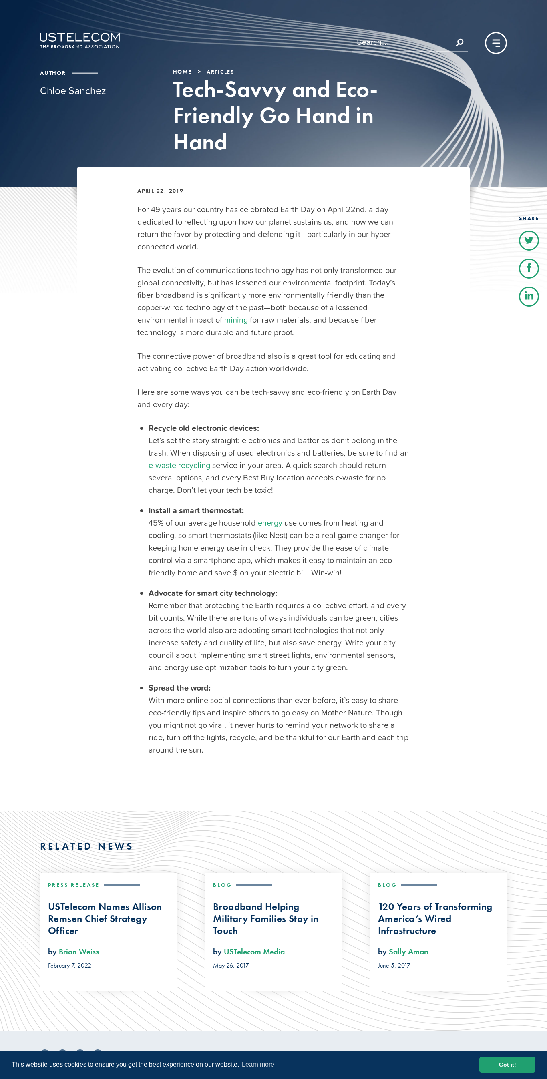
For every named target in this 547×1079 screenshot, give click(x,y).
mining (236, 320)
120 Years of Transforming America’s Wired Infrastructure (435, 919)
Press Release (74, 884)
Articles (220, 71)
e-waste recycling (179, 465)
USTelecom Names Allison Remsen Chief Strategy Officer (105, 919)
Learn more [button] (258, 1064)
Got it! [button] (507, 1064)
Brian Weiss (79, 951)
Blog (222, 884)
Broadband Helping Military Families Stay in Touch (265, 919)
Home (182, 71)
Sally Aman (408, 951)
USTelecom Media (254, 951)
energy (270, 523)
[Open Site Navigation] (496, 43)
